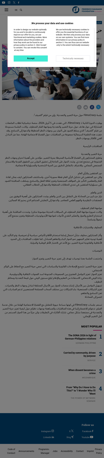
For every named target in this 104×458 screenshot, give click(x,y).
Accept (30, 58)
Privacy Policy (48, 70)
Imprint (59, 70)
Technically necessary (73, 58)
